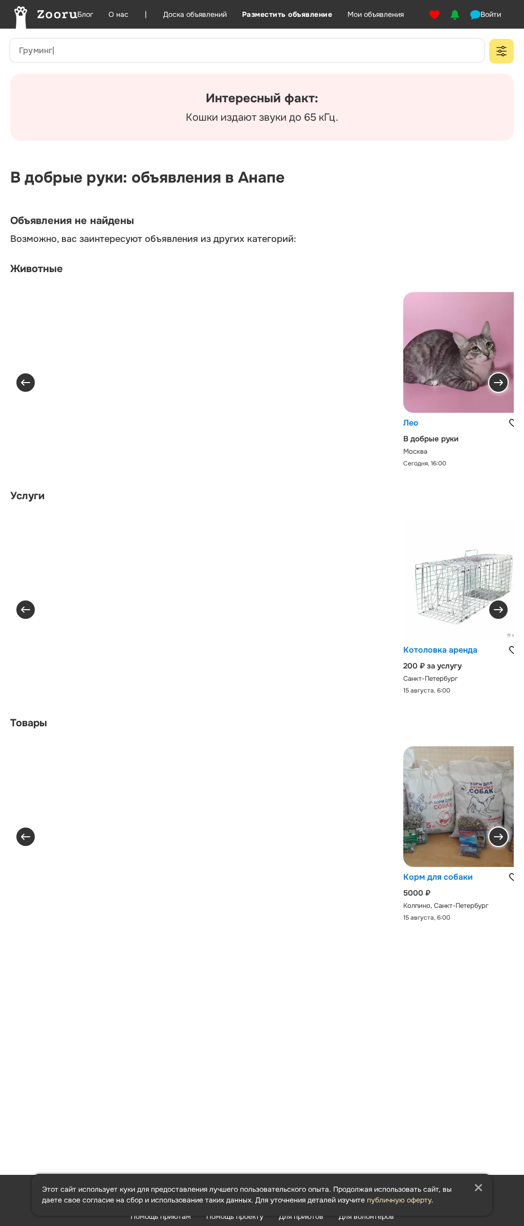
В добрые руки (430, 439)
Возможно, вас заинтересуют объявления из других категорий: (153, 238)
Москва (415, 451)
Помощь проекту (235, 1216)
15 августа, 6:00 (426, 690)
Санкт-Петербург (430, 678)
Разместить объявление (287, 14)
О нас (118, 14)
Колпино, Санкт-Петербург (446, 905)
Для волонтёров (366, 1216)
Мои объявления (375, 14)
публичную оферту (399, 1200)
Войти (491, 14)
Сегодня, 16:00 (424, 463)
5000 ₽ (416, 893)
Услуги (27, 495)
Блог (85, 14)
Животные (36, 268)
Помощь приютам (160, 1216)
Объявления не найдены (72, 221)
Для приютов (301, 1216)
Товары (28, 723)
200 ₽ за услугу (432, 666)
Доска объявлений (195, 14)
